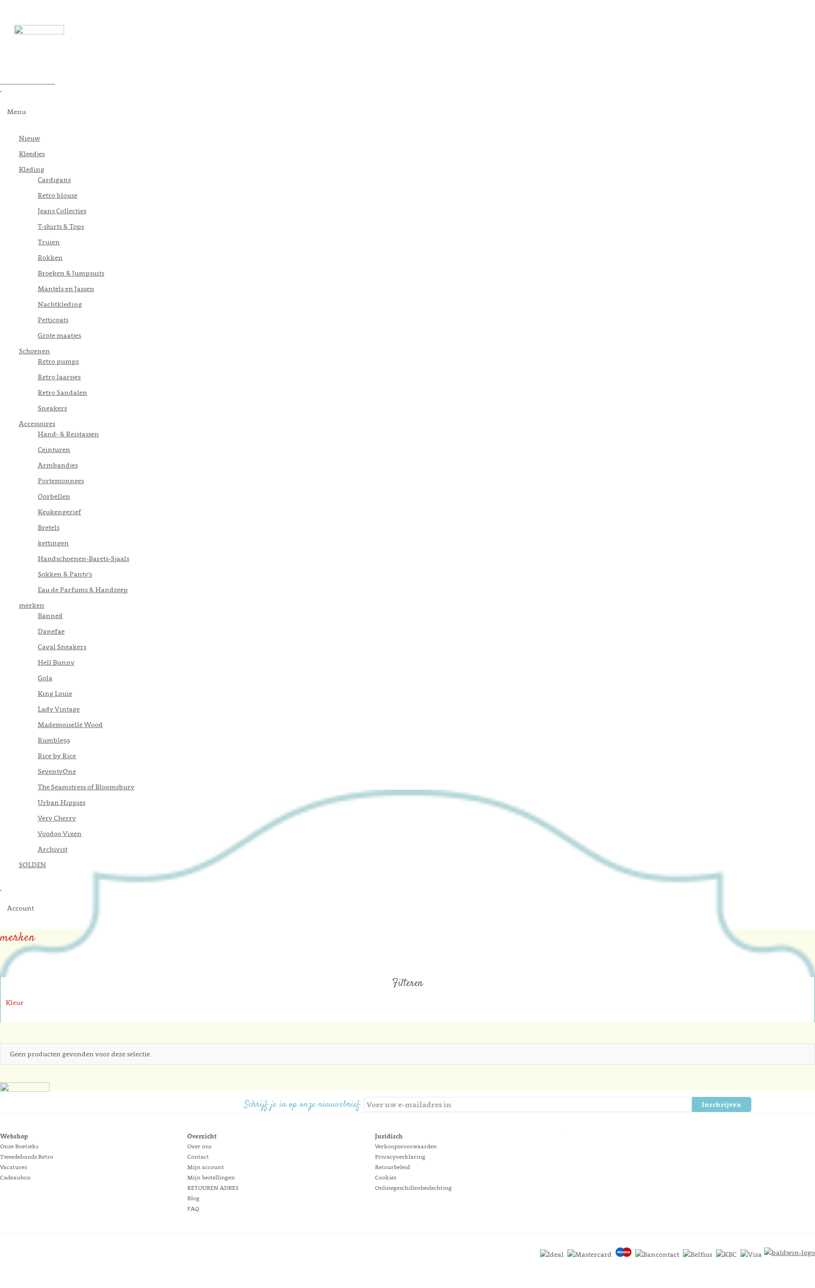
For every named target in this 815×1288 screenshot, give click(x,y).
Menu (16, 112)
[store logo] (414, 44)
